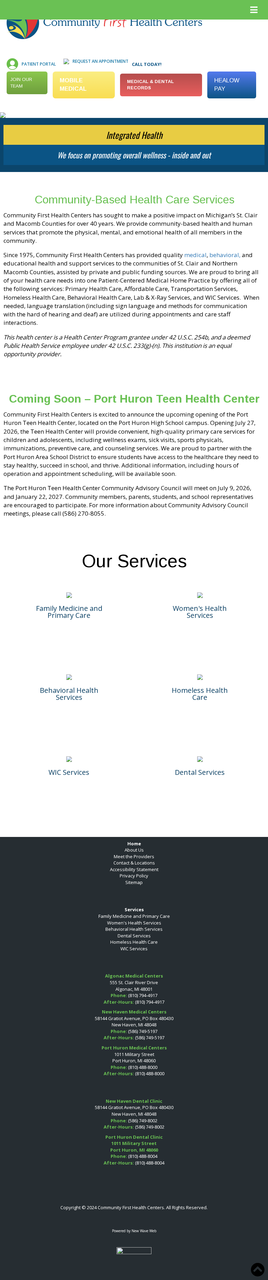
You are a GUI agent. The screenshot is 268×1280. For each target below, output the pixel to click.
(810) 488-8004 (142, 1156)
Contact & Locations (134, 863)
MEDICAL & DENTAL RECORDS (150, 85)
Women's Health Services (134, 923)
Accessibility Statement (134, 869)
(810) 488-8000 (142, 1067)
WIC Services (134, 948)
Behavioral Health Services (134, 929)
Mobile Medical (73, 84)
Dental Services (134, 936)
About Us (134, 850)
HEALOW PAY (226, 84)
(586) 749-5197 (142, 1031)
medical (195, 255)
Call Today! (147, 64)
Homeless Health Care (134, 942)
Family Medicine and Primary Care (134, 916)
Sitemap (134, 882)
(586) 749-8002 (142, 1120)
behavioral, (224, 255)
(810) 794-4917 (142, 995)
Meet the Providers (134, 856)
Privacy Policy (134, 876)
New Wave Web (144, 1230)
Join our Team (21, 83)
